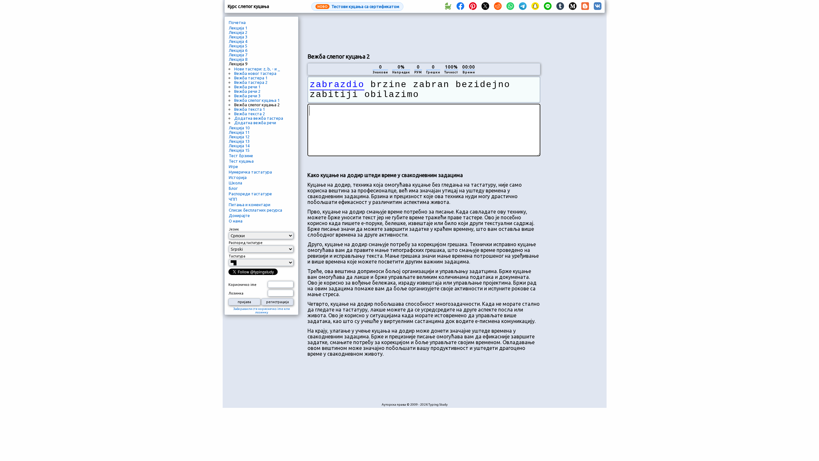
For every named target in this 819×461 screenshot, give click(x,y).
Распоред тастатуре (246, 243)
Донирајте (239, 215)
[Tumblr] (560, 6)
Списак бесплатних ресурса (255, 210)
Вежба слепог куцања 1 (257, 100)
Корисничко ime (242, 285)
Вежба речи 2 (247, 91)
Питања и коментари (249, 204)
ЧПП (233, 199)
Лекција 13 (239, 141)
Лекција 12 (239, 136)
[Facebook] (460, 6)
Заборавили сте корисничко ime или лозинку (261, 310)
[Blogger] (585, 6)
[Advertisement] (423, 32)
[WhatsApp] (510, 6)
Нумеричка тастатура (250, 172)
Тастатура (237, 256)
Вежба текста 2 (249, 113)
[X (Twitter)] (485, 6)
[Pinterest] (473, 6)
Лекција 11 (239, 132)
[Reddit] (498, 6)
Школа (235, 183)
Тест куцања (241, 161)
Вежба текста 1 (249, 109)
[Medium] (572, 6)
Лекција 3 (238, 37)
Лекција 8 (238, 59)
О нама (236, 221)
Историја (238, 177)
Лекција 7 (238, 55)
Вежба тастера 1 (250, 78)
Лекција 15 (239, 150)
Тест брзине (241, 155)
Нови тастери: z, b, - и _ (257, 69)
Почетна (237, 22)
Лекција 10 (239, 127)
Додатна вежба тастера (258, 118)
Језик (234, 229)
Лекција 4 (238, 41)
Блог (233, 188)
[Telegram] (523, 6)
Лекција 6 (238, 50)
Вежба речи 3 (247, 95)
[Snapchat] (535, 6)
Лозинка (235, 293)
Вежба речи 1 (247, 87)
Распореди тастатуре (250, 193)
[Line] (548, 6)
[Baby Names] (448, 6)
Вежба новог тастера (255, 73)
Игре (233, 166)
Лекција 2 (238, 32)
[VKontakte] (597, 6)
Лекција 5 (238, 46)
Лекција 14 (239, 145)
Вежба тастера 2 (250, 82)
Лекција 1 (238, 28)
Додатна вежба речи (255, 122)
